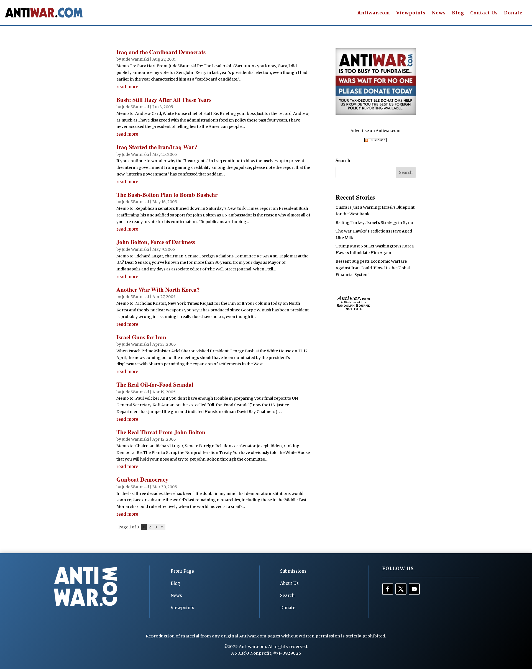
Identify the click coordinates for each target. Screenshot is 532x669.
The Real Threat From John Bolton (160, 432)
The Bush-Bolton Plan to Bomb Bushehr (167, 194)
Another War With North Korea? (158, 289)
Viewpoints (411, 13)
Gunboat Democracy (142, 479)
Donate (513, 13)
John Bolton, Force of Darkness (155, 242)
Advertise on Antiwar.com (375, 130)
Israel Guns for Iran (141, 337)
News (439, 13)
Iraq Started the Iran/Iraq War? (156, 147)
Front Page (182, 571)
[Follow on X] (400, 589)
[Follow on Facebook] (387, 589)
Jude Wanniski (135, 59)
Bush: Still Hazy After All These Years (163, 99)
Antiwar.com (373, 13)
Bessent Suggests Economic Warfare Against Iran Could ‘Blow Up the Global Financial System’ (373, 268)
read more (127, 86)
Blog (458, 13)
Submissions (293, 571)
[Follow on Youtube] (414, 589)
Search (287, 595)
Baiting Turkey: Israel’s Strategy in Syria (374, 222)
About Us (289, 583)
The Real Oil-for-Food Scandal (154, 384)
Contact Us (484, 13)
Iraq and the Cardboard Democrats (161, 52)
